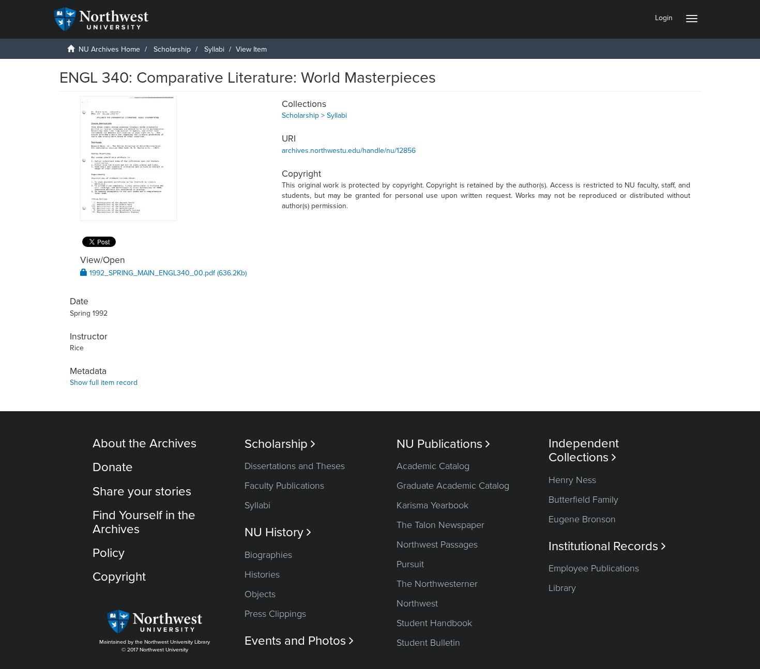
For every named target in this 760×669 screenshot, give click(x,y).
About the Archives (144, 443)
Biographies (268, 555)
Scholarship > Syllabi (314, 115)
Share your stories (142, 491)
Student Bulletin (428, 642)
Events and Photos (299, 640)
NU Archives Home (109, 49)
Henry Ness (572, 480)
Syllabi (214, 49)
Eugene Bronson (582, 519)
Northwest (417, 603)
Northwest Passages (437, 544)
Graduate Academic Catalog (453, 485)
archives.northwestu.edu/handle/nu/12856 (349, 150)
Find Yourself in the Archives (144, 522)
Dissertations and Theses (295, 466)
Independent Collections (584, 450)
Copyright (119, 576)
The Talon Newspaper (440, 525)
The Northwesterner (437, 583)
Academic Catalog (433, 466)
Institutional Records (607, 546)
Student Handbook (434, 623)
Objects (260, 594)
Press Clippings (275, 613)
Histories (262, 574)
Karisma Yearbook (432, 505)
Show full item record (104, 382)
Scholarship (172, 49)
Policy (109, 553)
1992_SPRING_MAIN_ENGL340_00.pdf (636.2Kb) (167, 273)
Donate (113, 467)
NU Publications (443, 444)
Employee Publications (594, 568)
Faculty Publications (284, 485)
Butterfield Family (583, 499)
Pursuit (410, 564)
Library (562, 588)
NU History (278, 532)
